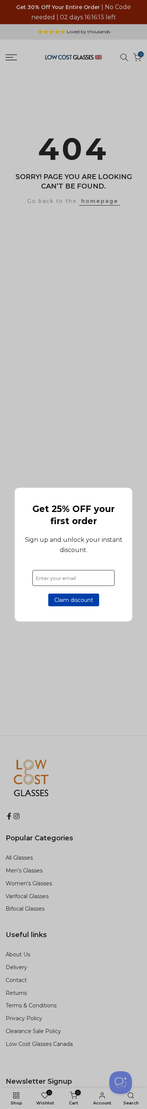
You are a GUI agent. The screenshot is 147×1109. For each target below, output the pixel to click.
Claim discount (73, 600)
